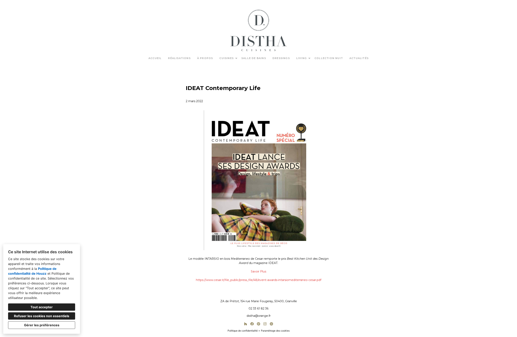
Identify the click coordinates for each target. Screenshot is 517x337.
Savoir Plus (258, 271)
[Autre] (271, 323)
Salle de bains (253, 58)
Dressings (281, 58)
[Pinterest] (258, 323)
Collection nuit (328, 58)
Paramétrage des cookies (275, 330)
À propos (205, 58)
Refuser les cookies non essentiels (41, 316)
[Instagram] (265, 323)
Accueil (155, 58)
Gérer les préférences (41, 325)
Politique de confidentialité (243, 330)
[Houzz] (245, 323)
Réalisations (179, 58)
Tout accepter (41, 307)
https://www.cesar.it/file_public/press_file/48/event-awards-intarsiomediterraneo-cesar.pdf (258, 280)
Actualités (359, 58)
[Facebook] (252, 323)
